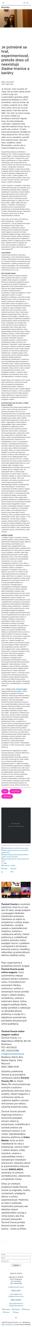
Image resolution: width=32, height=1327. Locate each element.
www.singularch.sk (16, 1294)
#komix (26, 35)
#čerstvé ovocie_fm (13, 31)
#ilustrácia (10, 35)
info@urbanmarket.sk (16, 1306)
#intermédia (18, 35)
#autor (4, 31)
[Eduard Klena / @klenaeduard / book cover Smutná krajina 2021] (16, 851)
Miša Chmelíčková (8, 1324)
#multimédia (19, 38)
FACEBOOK (7, 796)
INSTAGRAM (15, 791)
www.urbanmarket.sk (16, 1303)
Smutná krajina (21, 689)
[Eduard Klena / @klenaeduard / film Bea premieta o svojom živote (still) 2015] (16, 855)
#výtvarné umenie (7, 41)
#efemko (23, 31)
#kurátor (4, 38)
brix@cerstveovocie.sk (16, 1296)
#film (3, 35)
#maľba (11, 38)
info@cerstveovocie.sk (12, 1054)
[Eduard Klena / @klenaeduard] (14, 848)
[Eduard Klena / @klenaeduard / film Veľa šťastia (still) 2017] (16, 860)
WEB (4, 791)
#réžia (26, 38)
